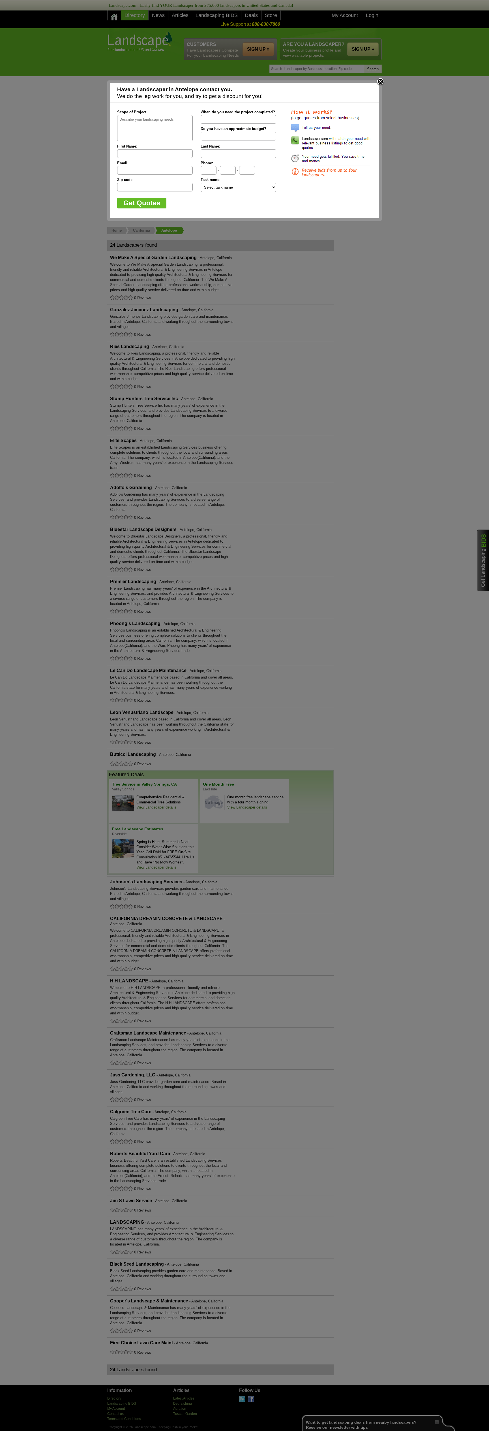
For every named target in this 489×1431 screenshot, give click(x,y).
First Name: (127, 146)
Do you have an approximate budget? (233, 129)
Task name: (210, 180)
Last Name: (210, 146)
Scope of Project (131, 112)
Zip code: (125, 180)
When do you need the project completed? (238, 112)
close (380, 82)
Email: (122, 163)
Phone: (207, 163)
